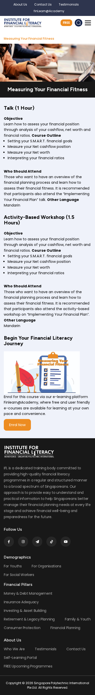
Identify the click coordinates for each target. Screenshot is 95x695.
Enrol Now (17, 424)
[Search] (78, 23)
